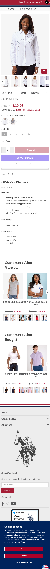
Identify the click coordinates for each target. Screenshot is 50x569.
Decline (24, 556)
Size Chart (5, 141)
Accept (24, 549)
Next (46, 45)
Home (3, 9)
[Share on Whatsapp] (9, 174)
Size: (5, 129)
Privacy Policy (20, 542)
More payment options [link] (25, 164)
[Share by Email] (12, 174)
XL (29, 134)
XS (4, 134)
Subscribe (7, 490)
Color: (13, 116)
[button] (41, 265)
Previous (3, 45)
